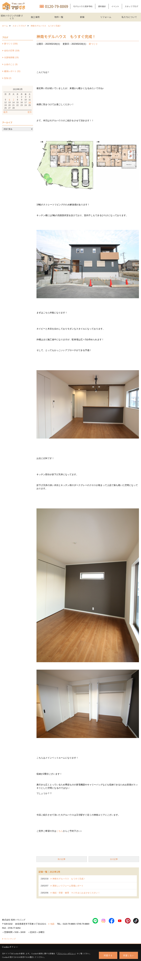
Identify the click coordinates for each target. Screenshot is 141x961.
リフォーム (105, 17)
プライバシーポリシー (66, 953)
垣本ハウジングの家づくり (12, 17)
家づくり (93, 44)
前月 (5, 112)
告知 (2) (7, 78)
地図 (52, 924)
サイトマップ (10, 939)
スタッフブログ (131, 6)
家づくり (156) (11, 43)
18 (30, 102)
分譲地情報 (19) (11, 57)
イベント (115, 6)
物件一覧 (58, 17)
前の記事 (61, 859)
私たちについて (129, 17)
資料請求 (102, 6)
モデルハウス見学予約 (82, 6)
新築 (82, 17)
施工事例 (35, 17)
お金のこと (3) (10, 64)
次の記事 (114, 859)
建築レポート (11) (12, 71)
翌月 (30, 112)
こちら (59, 831)
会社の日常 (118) (11, 50)
